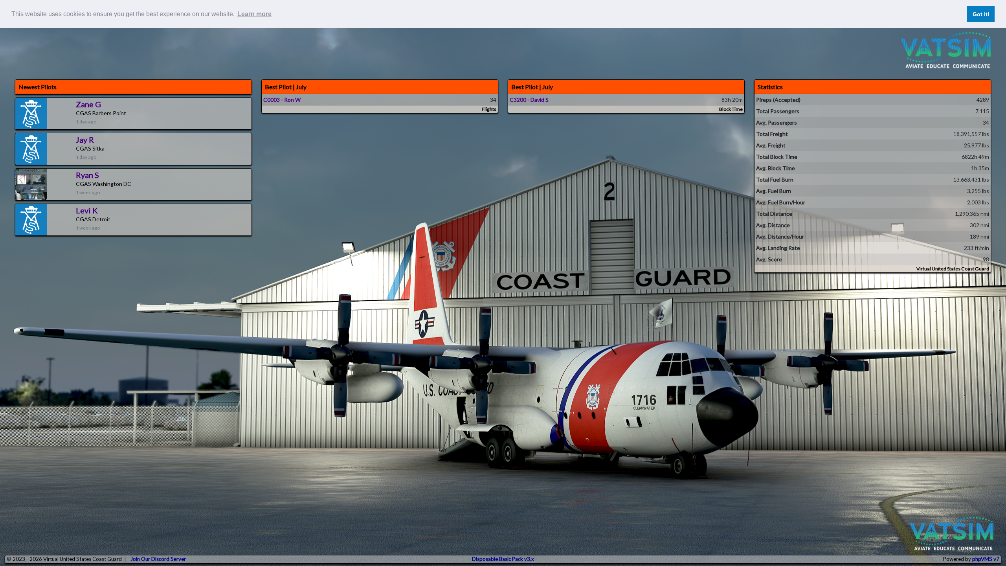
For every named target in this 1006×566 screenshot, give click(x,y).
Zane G (88, 104)
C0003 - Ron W (282, 99)
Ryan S (87, 175)
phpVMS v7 (985, 559)
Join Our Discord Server (158, 559)
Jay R (85, 139)
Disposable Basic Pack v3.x (503, 559)
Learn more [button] (254, 14)
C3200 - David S (529, 99)
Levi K (87, 210)
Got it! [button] (981, 14)
